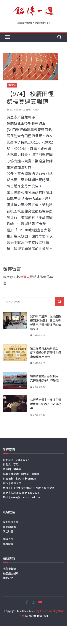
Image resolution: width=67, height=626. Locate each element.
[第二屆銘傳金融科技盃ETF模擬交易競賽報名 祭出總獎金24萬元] (15, 357)
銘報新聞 (8, 544)
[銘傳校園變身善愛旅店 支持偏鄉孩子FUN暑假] (15, 382)
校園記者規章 (11, 573)
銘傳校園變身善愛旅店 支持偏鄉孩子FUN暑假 (44, 378)
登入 (26, 276)
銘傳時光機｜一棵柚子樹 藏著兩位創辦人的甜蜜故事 (45, 404)
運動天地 (12, 85)
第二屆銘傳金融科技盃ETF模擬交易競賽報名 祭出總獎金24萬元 (45, 352)
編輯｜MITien (32, 109)
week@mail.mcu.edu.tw (25, 497)
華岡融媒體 (9, 527)
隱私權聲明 (9, 568)
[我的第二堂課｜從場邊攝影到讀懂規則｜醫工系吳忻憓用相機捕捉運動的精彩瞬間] (15, 327)
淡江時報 (8, 531)
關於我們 (8, 578)
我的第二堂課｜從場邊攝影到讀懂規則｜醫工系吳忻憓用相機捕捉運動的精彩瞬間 (45, 322)
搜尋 (59, 301)
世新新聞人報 (11, 522)
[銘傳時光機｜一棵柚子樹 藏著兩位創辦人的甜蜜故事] (15, 408)
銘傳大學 (8, 539)
